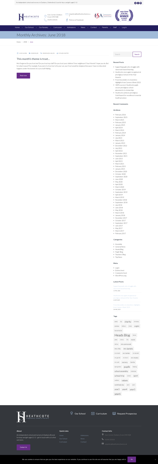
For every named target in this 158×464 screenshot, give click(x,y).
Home (17, 27)
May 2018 (119, 210)
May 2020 (119, 182)
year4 (124, 389)
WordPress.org (120, 276)
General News (120, 247)
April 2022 (119, 151)
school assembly (121, 371)
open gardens (118, 366)
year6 (118, 393)
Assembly (118, 244)
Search (137, 54)
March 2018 (119, 213)
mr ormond (117, 353)
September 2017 (121, 223)
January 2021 (120, 169)
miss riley (118, 349)
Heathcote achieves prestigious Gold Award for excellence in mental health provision (128, 95)
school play (133, 371)
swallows (117, 380)
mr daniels (128, 348)
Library (122, 339)
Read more (23, 75)
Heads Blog (34, 53)
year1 (128, 384)
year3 (117, 389)
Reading (135, 366)
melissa (116, 344)
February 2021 (120, 166)
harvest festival (118, 330)
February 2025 (120, 122)
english (136, 326)
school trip (119, 376)
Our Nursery (43, 27)
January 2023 (120, 143)
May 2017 (119, 228)
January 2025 (120, 125)
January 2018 (120, 215)
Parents (105, 27)
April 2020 (119, 184)
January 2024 (120, 135)
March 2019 (119, 197)
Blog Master (64, 53)
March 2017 (119, 231)
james (116, 339)
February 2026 (120, 115)
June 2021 (119, 159)
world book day (119, 385)
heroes (134, 335)
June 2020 (119, 179)
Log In (124, 27)
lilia (127, 339)
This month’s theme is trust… (33, 58)
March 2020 (119, 187)
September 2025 (121, 117)
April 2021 (119, 161)
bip (121, 321)
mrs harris (125, 357)
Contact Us (23, 447)
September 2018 (121, 202)
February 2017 (120, 233)
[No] (155, 459)
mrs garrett (117, 357)
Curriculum (57, 27)
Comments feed (121, 273)
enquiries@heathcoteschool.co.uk (79, 15)
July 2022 (118, 148)
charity (128, 321)
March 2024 (119, 130)
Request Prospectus (127, 413)
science (129, 375)
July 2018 (118, 205)
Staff (115, 27)
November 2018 (121, 200)
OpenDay (132, 362)
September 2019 (121, 192)
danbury (124, 326)
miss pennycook (126, 344)
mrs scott (117, 362)
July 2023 (118, 138)
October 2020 (120, 174)
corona (117, 326)
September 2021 (121, 156)
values (52, 53)
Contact (94, 27)
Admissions (71, 27)
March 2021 (119, 164)
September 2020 (121, 177)
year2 (133, 384)
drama (130, 326)
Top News (118, 257)
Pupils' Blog (119, 252)
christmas (136, 321)
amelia (116, 321)
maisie (133, 340)
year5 (132, 389)
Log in (117, 268)
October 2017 (120, 220)
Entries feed (119, 270)
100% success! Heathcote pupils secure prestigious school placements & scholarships (126, 87)
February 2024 (120, 133)
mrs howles (134, 358)
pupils (127, 366)
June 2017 (119, 226)
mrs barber (126, 353)
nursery (125, 362)
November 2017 (121, 218)
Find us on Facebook (76, 20)
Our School (29, 27)
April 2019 (119, 195)
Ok (132, 459)
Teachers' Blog (120, 254)
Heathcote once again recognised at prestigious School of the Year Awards (128, 74)
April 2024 (119, 128)
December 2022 (121, 146)
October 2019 (120, 189)
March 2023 (119, 140)
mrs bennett (136, 353)
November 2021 (121, 153)
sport (135, 376)
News (83, 27)
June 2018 (119, 208)
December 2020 (121, 171)
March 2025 (119, 120)
